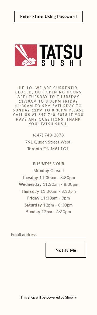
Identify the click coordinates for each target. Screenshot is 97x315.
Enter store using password (48, 16)
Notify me (66, 250)
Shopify (71, 297)
